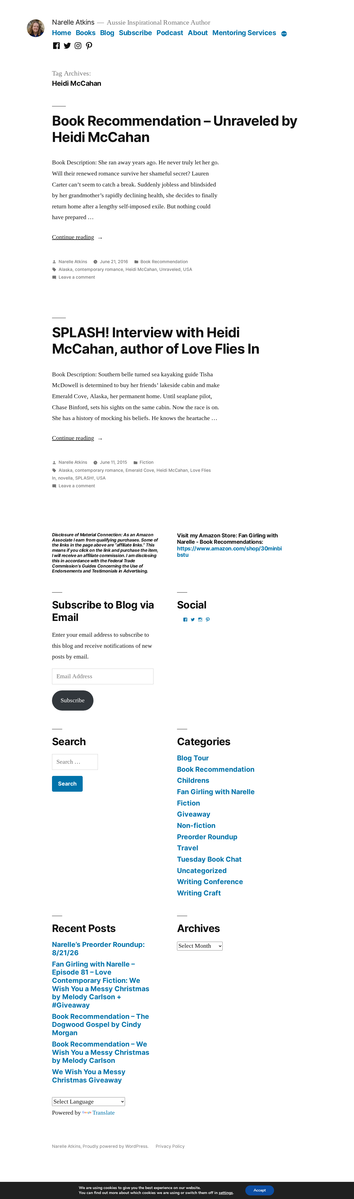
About (198, 33)
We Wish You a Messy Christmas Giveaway (89, 1076)
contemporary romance (99, 269)
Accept (260, 1190)
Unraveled (170, 269)
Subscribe (135, 33)
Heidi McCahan (141, 269)
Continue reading (77, 237)
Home (61, 33)
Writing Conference (210, 881)
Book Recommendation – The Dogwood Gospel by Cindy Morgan (100, 1024)
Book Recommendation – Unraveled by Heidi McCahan (174, 128)
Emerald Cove (140, 470)
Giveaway (193, 814)
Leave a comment (77, 277)
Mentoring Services (244, 33)
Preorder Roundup (207, 837)
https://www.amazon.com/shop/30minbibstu (229, 551)
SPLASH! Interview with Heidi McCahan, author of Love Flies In (155, 340)
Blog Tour (193, 758)
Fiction (146, 462)
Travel (187, 848)
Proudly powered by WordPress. (116, 1146)
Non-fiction (196, 825)
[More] (284, 33)
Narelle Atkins (73, 22)
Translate (103, 1113)
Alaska (65, 269)
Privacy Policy (170, 1146)
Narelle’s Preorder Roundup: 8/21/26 (98, 948)
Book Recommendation (164, 261)
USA (187, 269)
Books (86, 33)
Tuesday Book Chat (209, 859)
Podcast (170, 33)
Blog (107, 33)
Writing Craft (199, 893)
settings (226, 1192)
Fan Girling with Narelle (216, 792)
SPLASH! (84, 478)
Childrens (193, 780)
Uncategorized (202, 870)
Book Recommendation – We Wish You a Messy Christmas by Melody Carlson (100, 1052)
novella (65, 478)
